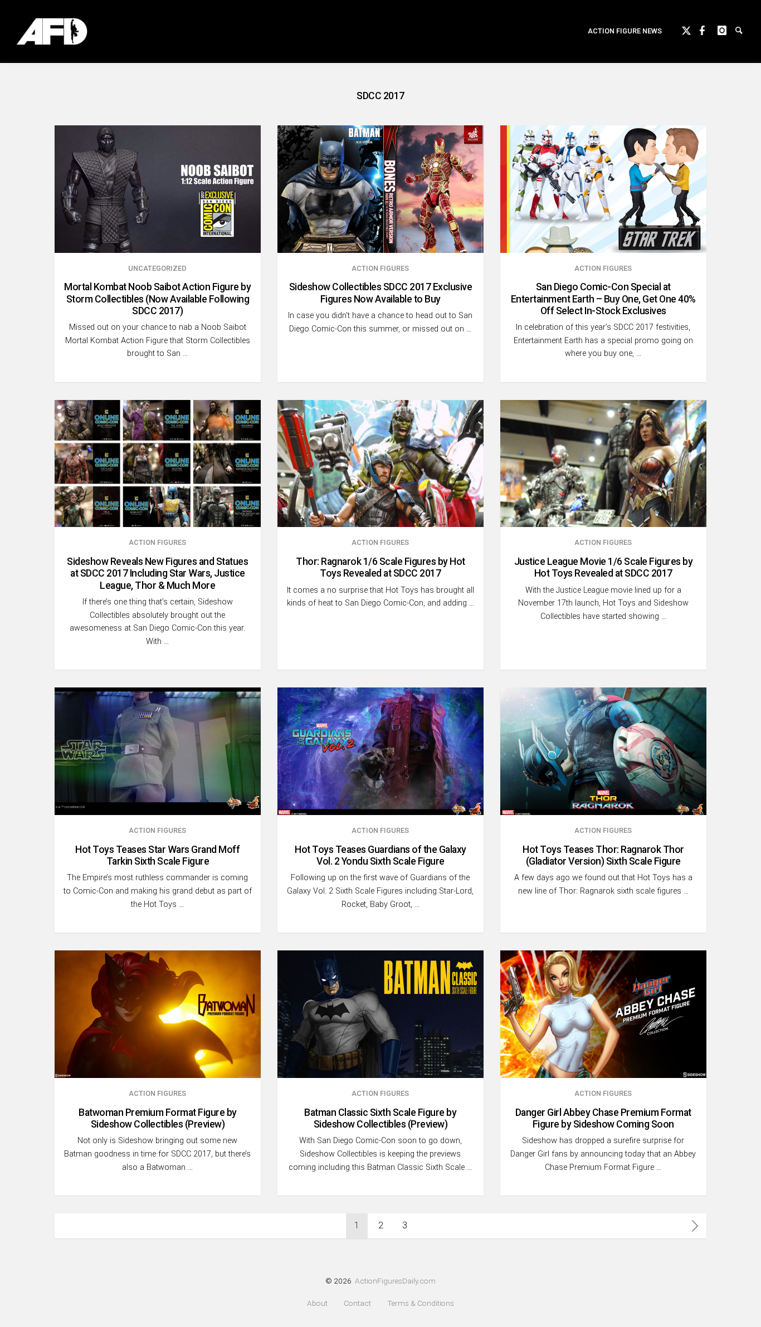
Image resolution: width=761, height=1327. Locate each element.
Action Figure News (625, 31)
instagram (726, 29)
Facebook (709, 29)
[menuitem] (625, 31)
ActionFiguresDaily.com (395, 1280)
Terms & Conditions (420, 1303)
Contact (357, 1303)
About (317, 1303)
